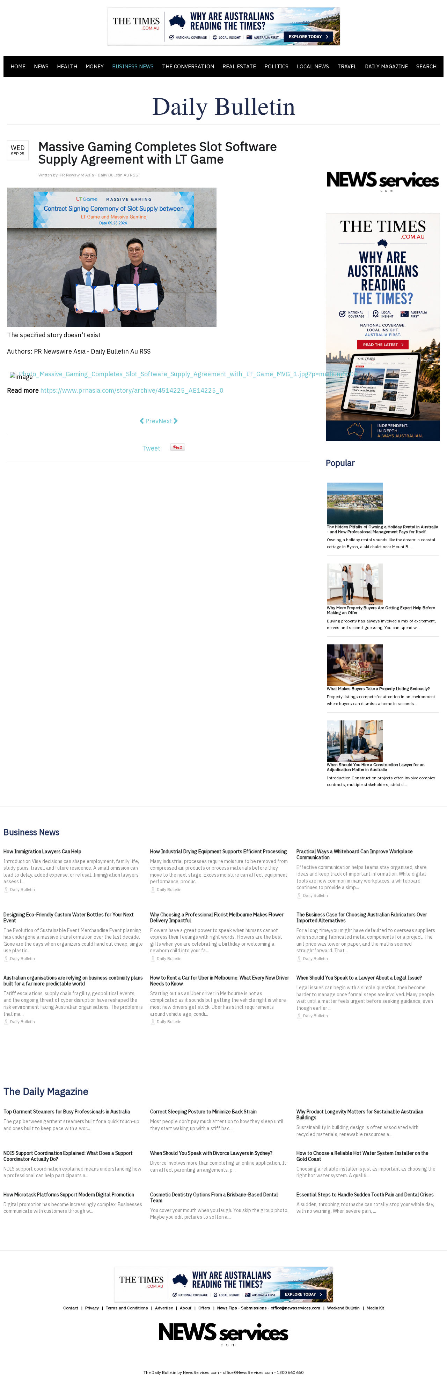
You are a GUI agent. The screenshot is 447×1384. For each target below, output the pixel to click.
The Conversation (188, 66)
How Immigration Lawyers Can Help (42, 851)
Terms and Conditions (127, 1307)
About (185, 1307)
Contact (70, 1307)
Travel (347, 66)
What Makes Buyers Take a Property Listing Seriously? (378, 688)
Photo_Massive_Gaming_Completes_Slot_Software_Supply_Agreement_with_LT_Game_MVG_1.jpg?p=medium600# (188, 374)
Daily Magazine (386, 66)
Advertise (164, 1307)
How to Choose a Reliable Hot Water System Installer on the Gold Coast (362, 1156)
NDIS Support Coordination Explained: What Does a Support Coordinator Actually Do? (68, 1156)
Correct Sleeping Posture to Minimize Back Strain (203, 1112)
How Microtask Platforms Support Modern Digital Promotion (68, 1195)
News (41, 66)
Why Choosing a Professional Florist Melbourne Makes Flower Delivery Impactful (217, 918)
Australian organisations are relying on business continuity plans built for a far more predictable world (73, 981)
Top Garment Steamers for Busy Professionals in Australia (66, 1112)
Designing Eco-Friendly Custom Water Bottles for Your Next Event (68, 918)
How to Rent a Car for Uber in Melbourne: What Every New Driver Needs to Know (219, 981)
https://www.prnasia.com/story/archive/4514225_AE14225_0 (132, 390)
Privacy (92, 1307)
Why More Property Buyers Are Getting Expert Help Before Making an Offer (381, 610)
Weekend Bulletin (343, 1307)
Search (426, 66)
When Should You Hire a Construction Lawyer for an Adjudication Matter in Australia (376, 767)
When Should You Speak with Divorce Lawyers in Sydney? (211, 1153)
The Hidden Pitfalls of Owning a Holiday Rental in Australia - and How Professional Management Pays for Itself (382, 529)
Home (17, 66)
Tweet (151, 448)
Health (67, 66)
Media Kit (375, 1307)
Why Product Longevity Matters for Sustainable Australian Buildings (359, 1115)
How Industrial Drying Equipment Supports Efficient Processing (218, 851)
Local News (313, 66)
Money (95, 66)
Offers (204, 1307)
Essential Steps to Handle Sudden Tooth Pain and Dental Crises (365, 1195)
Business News (133, 66)
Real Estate (239, 66)
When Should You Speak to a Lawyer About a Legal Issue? (359, 978)
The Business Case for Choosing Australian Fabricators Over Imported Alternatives (361, 918)
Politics (276, 66)
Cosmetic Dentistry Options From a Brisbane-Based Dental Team (214, 1198)
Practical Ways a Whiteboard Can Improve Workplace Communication (354, 854)
